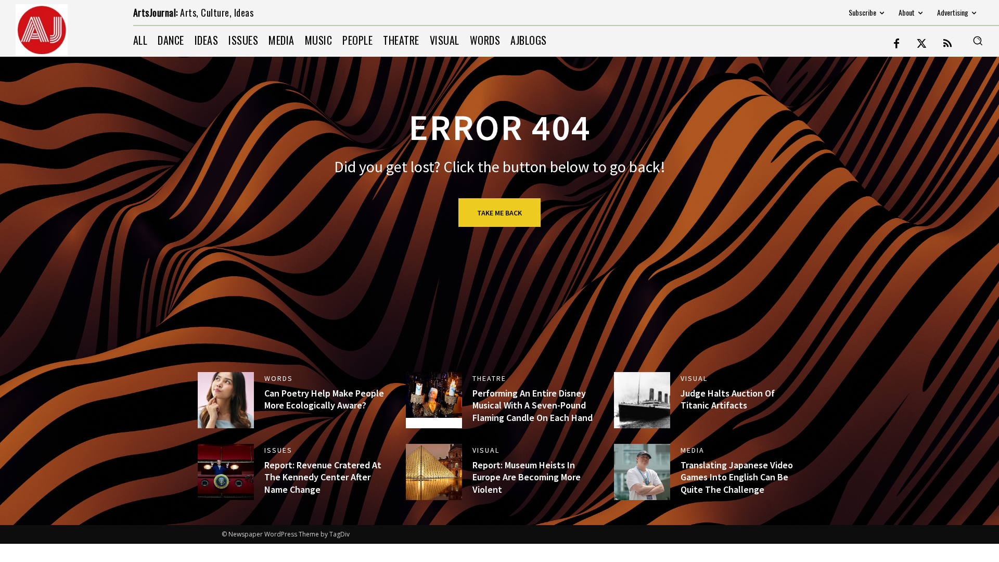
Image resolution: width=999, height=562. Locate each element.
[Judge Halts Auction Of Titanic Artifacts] (642, 400)
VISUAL (694, 378)
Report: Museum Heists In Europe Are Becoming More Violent (526, 477)
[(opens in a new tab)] (434, 400)
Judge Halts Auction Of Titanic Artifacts (728, 399)
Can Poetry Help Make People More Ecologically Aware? (324, 399)
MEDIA (693, 450)
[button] (977, 40)
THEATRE (489, 378)
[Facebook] (896, 44)
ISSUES (278, 450)
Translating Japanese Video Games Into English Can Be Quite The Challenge (737, 477)
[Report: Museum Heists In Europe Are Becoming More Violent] (434, 472)
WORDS (278, 378)
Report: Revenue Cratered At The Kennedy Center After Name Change (322, 477)
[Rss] (947, 44)
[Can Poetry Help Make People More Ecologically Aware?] (226, 400)
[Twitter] (922, 44)
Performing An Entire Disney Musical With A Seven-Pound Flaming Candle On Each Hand (532, 405)
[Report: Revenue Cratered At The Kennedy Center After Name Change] (226, 472)
